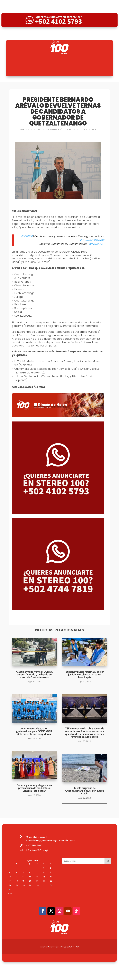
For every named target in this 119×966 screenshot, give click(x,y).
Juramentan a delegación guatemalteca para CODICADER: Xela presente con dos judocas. (34, 731)
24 (10, 885)
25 (17, 885)
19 (23, 881)
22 (44, 881)
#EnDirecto (26, 236)
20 (30, 881)
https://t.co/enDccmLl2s (92, 240)
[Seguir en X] (51, 911)
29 (44, 885)
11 (16, 876)
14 (37, 876)
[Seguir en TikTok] (76, 911)
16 (51, 876)
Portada (70, 129)
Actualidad (39, 129)
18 (17, 881)
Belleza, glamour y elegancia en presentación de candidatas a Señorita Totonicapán (34, 788)
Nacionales (51, 129)
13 (30, 876)
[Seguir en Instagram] (59, 911)
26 (23, 885)
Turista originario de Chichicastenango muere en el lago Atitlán (84, 790)
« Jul (10, 893)
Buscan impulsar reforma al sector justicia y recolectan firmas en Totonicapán (85, 674)
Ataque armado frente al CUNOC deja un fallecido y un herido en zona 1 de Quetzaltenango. (34, 674)
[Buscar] (107, 861)
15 (44, 876)
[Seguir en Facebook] (42, 911)
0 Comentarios (88, 129)
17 (10, 881)
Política (62, 129)
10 (10, 876)
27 (30, 885)
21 (37, 881)
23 (51, 881)
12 (23, 876)
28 (37, 885)
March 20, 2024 (96, 243)
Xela (78, 129)
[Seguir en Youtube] (68, 911)
